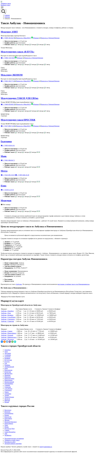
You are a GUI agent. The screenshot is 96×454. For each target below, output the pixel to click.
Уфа (5, 433)
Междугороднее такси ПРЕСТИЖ (18, 120)
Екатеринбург (8, 413)
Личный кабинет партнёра (13, 443)
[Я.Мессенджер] (15, 342)
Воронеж (7, 412)
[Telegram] (7, 342)
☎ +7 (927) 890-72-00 (8, 126)
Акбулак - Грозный (7, 335)
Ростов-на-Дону (9, 428)
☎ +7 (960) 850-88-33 (8, 104)
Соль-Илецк (8, 388)
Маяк (4, 156)
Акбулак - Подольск (7, 339)
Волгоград (7, 410)
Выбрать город (5, 5)
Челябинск (7, 435)
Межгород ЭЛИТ (9, 32)
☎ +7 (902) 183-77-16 (8, 81)
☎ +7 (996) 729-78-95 (8, 58)
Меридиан (6, 200)
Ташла (6, 392)
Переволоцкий (9, 382)
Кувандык (7, 372)
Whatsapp (36, 38)
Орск (6, 351)
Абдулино (7, 353)
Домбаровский (9, 367)
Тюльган (7, 399)
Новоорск (7, 377)
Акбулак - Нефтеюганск (8, 337)
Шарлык (7, 400)
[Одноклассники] (4, 342)
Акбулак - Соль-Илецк (8, 317)
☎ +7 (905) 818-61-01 (8, 145)
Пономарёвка (8, 383)
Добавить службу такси (12, 440)
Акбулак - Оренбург (7, 311)
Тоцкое (6, 395)
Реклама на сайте (9, 442)
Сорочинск (8, 390)
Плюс (3, 185)
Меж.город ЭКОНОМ (12, 75)
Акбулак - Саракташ (7, 321)
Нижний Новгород (10, 422)
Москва (6, 420)
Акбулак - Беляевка (7, 315)
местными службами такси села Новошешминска (73, 284)
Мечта (4, 171)
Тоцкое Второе (9, 397)
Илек (6, 368)
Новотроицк (8, 380)
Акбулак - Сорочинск (8, 319)
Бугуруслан (8, 360)
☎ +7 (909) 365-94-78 (8, 38)
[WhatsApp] (12, 342)
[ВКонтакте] (2, 342)
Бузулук (7, 361)
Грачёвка (7, 365)
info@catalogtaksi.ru (46, 447)
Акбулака (19, 284)
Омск (6, 425)
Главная (7, 15)
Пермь (6, 427)
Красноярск (8, 418)
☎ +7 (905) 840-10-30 (22, 175)
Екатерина (6, 141)
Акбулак (7, 17)
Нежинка (7, 375)
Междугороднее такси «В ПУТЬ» (17, 51)
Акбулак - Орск (6, 313)
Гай (5, 363)
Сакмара (7, 385)
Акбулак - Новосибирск (8, 333)
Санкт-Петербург (10, 432)
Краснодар (7, 417)
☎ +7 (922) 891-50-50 (8, 175)
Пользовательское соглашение (14, 438)
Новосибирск (8, 423)
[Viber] (10, 342)
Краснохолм (8, 370)
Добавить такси (6, 3)
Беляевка (7, 358)
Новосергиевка (9, 378)
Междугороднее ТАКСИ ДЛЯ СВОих (19, 98)
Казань (6, 415)
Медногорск (8, 373)
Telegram (56, 38)
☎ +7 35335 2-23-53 (7, 190)
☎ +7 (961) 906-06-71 (8, 160)
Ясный (6, 402)
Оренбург (7, 350)
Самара (6, 430)
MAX (29, 38)
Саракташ (7, 387)
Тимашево (7, 393)
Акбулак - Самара (6, 331)
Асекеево (7, 356)
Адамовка (7, 355)
